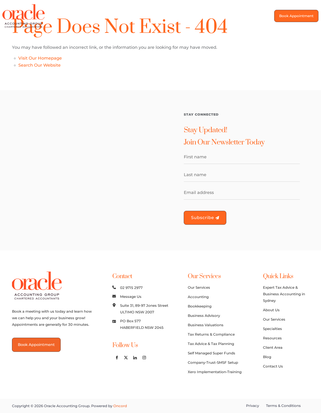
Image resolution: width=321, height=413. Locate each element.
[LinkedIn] (135, 357)
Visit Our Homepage (40, 58)
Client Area (272, 347)
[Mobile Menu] (258, 16)
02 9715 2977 (131, 287)
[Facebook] (116, 357)
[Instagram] (144, 357)
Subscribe (203, 217)
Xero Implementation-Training (215, 372)
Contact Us (273, 366)
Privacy (252, 405)
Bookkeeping (199, 306)
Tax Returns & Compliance (211, 334)
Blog (267, 357)
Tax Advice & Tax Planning (211, 343)
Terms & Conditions (283, 405)
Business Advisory (204, 315)
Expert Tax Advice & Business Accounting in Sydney (284, 294)
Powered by (109, 406)
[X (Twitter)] (125, 357)
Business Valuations (205, 325)
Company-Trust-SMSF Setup (213, 362)
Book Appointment (294, 13)
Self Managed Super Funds (211, 353)
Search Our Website (39, 65)
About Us (271, 310)
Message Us (130, 296)
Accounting (198, 297)
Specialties (272, 328)
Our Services (199, 287)
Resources (272, 338)
